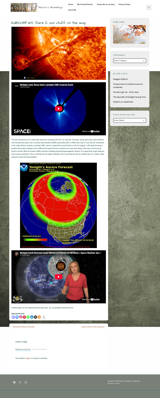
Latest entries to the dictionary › (93, 327)
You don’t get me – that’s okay (126, 92)
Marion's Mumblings (50, 7)
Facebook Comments (39, 349)
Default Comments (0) (23, 349)
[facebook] (14, 382)
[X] (35, 317)
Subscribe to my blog (106, 4)
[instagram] (26, 382)
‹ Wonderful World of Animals (23, 327)
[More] (39, 317)
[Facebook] (17, 317)
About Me (72, 10)
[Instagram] (20, 317)
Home (70, 4)
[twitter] (20, 382)
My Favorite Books (85, 4)
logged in (29, 358)
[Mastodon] (13, 317)
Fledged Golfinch (120, 79)
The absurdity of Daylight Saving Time (129, 97)
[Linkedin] (31, 317)
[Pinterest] (24, 317)
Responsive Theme (113, 383)
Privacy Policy (124, 4)
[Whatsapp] (28, 317)
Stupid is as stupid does (123, 102)
